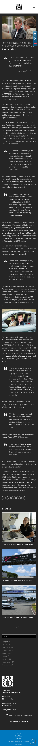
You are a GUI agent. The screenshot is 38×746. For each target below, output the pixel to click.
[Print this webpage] (23, 498)
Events (4, 656)
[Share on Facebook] (4, 498)
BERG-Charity (6, 647)
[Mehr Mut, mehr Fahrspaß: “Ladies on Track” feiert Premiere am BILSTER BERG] (19, 563)
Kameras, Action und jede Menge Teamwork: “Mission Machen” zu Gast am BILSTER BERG (19, 617)
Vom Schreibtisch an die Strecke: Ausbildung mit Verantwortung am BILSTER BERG (19, 544)
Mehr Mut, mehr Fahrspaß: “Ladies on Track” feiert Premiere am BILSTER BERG (19, 581)
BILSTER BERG (6, 650)
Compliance (18, 744)
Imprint (18, 733)
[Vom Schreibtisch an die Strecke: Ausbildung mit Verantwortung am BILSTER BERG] (19, 527)
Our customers (6, 662)
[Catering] (35, 38)
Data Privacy (18, 736)
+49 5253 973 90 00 (9, 703)
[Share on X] (13, 498)
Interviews (5, 659)
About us (4, 644)
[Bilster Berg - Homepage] (7, 681)
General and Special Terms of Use (18, 741)
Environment (6, 653)
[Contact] (35, 33)
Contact (18, 739)
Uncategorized (6, 665)
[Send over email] (18, 498)
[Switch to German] (35, 43)
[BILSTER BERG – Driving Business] (19, 6)
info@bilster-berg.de (9, 710)
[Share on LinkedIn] (9, 498)
